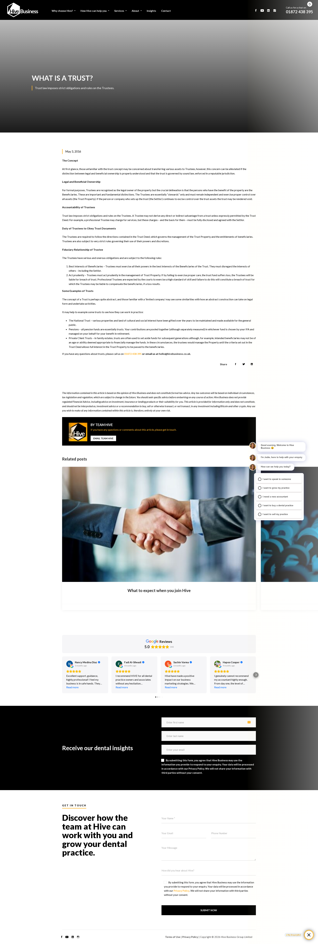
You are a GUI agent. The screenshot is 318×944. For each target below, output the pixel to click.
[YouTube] (67, 937)
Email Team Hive (103, 438)
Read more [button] (72, 687)
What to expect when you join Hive (159, 590)
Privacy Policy (181, 890)
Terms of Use (172, 936)
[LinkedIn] (72, 937)
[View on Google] (69, 664)
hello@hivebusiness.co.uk (174, 353)
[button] (62, 674)
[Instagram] (78, 937)
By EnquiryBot (294, 935)
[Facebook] (235, 364)
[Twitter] (243, 364)
